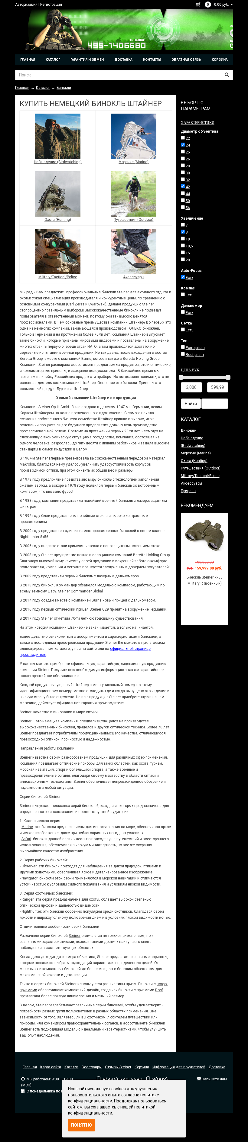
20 (188, 260)
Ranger (27, 899)
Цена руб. (190, 369)
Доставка (123, 60)
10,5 (189, 246)
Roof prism (195, 355)
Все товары (92, 1067)
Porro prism (195, 348)
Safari (26, 839)
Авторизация (26, 4)
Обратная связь (186, 60)
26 (188, 159)
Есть (189, 278)
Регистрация (51, 4)
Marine (27, 827)
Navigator (29, 878)
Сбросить (214, 403)
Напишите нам (214, 1079)
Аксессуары (133, 277)
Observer (29, 866)
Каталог (53, 60)
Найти (191, 403)
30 (188, 173)
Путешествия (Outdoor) (133, 220)
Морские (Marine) (133, 162)
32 (188, 180)
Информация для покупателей (178, 1067)
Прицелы (188, 491)
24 (188, 145)
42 (188, 187)
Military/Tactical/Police (57, 277)
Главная (27, 60)
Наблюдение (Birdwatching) (58, 162)
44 (188, 194)
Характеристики (197, 122)
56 (188, 208)
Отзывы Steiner (118, 1067)
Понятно (81, 1125)
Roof (159, 990)
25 (188, 152)
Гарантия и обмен (87, 60)
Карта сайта (50, 1067)
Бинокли (188, 430)
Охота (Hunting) (57, 220)
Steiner (74, 936)
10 (188, 239)
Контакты (152, 60)
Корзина (220, 60)
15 (188, 253)
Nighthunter (31, 911)
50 (188, 201)
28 (188, 166)
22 (188, 138)
